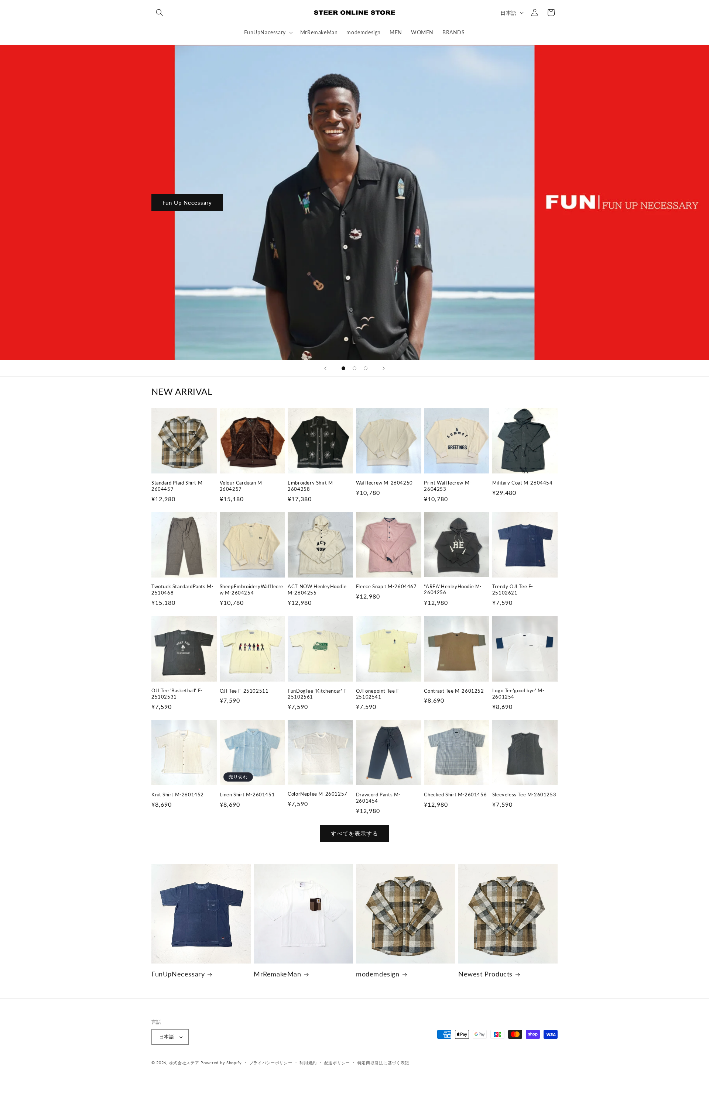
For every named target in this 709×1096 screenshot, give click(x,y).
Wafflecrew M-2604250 (384, 483)
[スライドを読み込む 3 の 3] (365, 368)
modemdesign (378, 974)
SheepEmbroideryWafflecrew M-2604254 (251, 590)
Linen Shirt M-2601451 (247, 794)
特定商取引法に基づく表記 (383, 1062)
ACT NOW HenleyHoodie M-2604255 (317, 590)
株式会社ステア (184, 1062)
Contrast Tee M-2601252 (454, 690)
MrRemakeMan (277, 974)
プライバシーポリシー (270, 1062)
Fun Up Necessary (187, 202)
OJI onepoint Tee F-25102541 (378, 693)
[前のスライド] (325, 368)
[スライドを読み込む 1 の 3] (343, 368)
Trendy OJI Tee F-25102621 (512, 590)
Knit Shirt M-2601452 (177, 794)
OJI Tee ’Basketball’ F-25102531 (177, 693)
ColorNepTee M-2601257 (317, 794)
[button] (159, 12)
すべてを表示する (354, 833)
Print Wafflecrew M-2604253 (447, 486)
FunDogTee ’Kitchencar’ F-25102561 (318, 693)
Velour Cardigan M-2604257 (242, 486)
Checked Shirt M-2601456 (455, 794)
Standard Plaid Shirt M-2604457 (178, 486)
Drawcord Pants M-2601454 (378, 798)
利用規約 (308, 1062)
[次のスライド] (384, 368)
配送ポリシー (337, 1062)
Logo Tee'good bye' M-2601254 (518, 693)
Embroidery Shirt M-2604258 (311, 486)
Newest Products (485, 974)
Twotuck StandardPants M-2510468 (182, 590)
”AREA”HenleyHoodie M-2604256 (453, 589)
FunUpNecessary (178, 974)
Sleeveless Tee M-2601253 (524, 794)
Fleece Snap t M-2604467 (386, 587)
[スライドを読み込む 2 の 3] (354, 368)
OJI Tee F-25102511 (244, 690)
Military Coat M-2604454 (522, 483)
